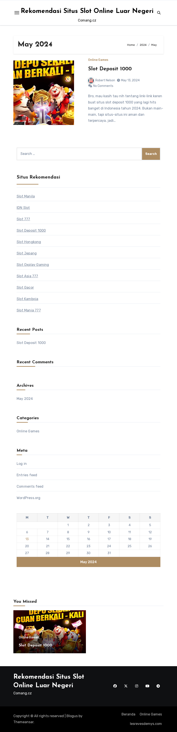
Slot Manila (26, 196)
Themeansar (23, 722)
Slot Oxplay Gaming (33, 265)
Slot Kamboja (27, 299)
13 (27, 539)
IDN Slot (23, 208)
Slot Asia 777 (27, 276)
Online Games (98, 60)
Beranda (128, 714)
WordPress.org (29, 498)
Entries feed (27, 475)
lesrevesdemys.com (146, 724)
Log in (22, 464)
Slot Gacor (25, 287)
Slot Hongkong (29, 242)
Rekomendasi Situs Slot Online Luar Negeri (87, 11)
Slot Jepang (27, 253)
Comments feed (30, 486)
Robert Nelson (105, 80)
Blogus (72, 716)
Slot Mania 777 (29, 310)
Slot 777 (23, 219)
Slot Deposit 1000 (110, 69)
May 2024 (25, 399)
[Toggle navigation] (16, 12)
